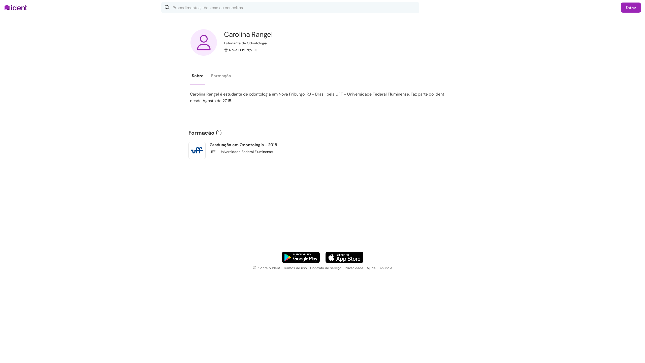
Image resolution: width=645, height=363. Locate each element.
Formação (221, 75)
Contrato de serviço (325, 268)
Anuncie (385, 268)
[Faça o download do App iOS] (344, 257)
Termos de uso (295, 268)
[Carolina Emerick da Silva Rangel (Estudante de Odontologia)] (203, 42)
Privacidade (354, 268)
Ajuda (371, 268)
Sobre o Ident (269, 268)
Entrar (631, 7)
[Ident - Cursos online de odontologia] (17, 7)
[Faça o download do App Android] (300, 257)
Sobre (198, 75)
